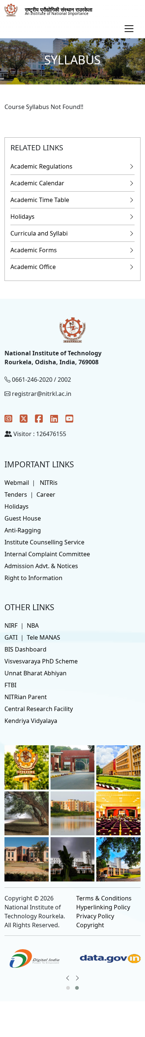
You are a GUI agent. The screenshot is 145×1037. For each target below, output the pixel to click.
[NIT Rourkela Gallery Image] (26, 767)
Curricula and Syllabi (39, 233)
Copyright (90, 925)
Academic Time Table (39, 200)
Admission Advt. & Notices (41, 566)
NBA (33, 625)
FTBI (10, 685)
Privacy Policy (95, 916)
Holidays (22, 216)
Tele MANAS (43, 637)
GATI (10, 637)
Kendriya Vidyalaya (30, 721)
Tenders (15, 494)
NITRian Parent (25, 697)
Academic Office (33, 267)
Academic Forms (33, 250)
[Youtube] (69, 418)
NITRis (49, 483)
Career (45, 494)
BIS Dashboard (25, 649)
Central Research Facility (38, 709)
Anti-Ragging (22, 530)
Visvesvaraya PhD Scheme (41, 661)
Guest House (22, 518)
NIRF (10, 625)
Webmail (16, 483)
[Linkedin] (54, 418)
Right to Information (33, 578)
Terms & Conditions (104, 898)
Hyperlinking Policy (103, 907)
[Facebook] (39, 418)
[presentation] (68, 977)
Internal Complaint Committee (47, 554)
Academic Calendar (37, 183)
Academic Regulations (41, 166)
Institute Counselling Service (44, 542)
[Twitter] (24, 418)
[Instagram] (8, 418)
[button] (68, 988)
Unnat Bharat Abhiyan (35, 673)
